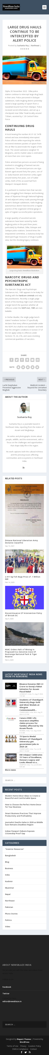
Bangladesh (10, 855)
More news (10, 770)
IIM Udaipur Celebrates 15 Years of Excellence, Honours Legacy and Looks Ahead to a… (30, 759)
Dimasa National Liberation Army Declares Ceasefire (21, 541)
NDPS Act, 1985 (28, 308)
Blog (7, 862)
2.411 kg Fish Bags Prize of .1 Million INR (22, 577)
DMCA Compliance (20, 1049)
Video (7, 926)
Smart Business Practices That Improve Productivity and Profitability (23, 814)
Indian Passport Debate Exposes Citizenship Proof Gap (19, 832)
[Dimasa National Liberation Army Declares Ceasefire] (24, 510)
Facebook (6, 987)
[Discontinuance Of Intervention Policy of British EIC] (24, 597)
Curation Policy (34, 1046)
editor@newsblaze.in (12, 1001)
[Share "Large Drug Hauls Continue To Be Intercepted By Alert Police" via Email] (32, 360)
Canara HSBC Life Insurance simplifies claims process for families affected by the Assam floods (31, 723)
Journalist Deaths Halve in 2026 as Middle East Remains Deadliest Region (24, 823)
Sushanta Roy (23, 45)
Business (9, 868)
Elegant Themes (24, 1039)
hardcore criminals (26, 295)
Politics (8, 920)
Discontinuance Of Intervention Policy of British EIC (23, 614)
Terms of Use (12, 1046)
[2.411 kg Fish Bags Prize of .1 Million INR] (24, 561)
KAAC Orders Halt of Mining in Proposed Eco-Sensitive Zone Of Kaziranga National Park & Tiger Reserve (21, 653)
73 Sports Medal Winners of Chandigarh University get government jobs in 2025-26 (30, 741)
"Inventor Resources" (14, 849)
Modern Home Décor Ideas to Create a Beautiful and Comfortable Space (22, 796)
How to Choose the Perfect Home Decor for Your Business (23, 805)
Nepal (7, 894)
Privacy (23, 1046)
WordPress (24, 1042)
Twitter (5, 993)
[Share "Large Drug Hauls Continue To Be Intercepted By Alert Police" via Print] (37, 360)
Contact (33, 1049)
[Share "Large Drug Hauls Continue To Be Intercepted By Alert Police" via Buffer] (27, 360)
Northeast (35, 45)
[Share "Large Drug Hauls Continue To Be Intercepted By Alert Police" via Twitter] (16, 360)
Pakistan (9, 907)
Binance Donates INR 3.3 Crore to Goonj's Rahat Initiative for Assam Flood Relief (31, 688)
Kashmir (9, 881)
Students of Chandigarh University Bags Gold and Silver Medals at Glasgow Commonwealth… (31, 705)
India (7, 875)
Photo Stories (11, 913)
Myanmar (9, 888)
